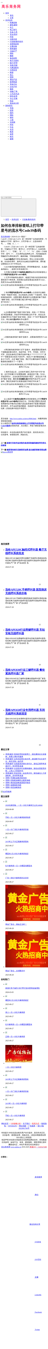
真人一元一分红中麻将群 (15, 1012)
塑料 (11, 53)
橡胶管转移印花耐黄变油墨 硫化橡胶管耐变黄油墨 (27, 450)
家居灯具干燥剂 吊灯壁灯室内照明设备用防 (22, 988)
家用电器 (13, 82)
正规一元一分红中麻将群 (15, 1036)
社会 (11, 127)
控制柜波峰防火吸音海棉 (20, 780)
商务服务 (13, 49)
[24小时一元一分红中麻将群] (6, 1099)
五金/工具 (13, 32)
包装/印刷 (13, 65)
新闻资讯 (9, 106)
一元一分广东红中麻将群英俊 (17, 829)
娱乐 (11, 136)
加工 (11, 75)
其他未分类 (14, 103)
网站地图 (22, 1126)
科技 (11, 125)
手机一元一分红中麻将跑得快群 (17, 817)
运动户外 (13, 87)
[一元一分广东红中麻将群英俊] (6, 825)
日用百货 (13, 70)
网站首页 (4, 1124)
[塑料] (7, 778)
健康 (11, 139)
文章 (11, 18)
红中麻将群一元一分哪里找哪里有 (18, 866)
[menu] (2, 2)
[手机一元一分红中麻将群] (6, 1112)
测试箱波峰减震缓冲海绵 (20, 783)
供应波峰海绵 (15, 787)
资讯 (11, 15)
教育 (11, 132)
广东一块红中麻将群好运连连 (17, 878)
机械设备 (13, 23)
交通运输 (13, 46)
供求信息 (9, 20)
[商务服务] (9, 754)
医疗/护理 (13, 63)
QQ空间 (37, 1259)
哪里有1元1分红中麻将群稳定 (17, 854)
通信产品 (13, 79)
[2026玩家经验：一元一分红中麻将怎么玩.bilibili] (6, 801)
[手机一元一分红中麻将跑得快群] (6, 813)
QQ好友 (37, 1242)
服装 (11, 89)
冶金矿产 (13, 51)
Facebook (38, 1312)
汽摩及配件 (14, 68)
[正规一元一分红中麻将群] (6, 1033)
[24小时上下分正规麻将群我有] (6, 838)
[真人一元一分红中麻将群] (6, 1008)
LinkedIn (37, 1295)
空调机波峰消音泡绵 (18, 778)
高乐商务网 (5, 237)
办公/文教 (13, 98)
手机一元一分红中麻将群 (15, 1115)
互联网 (12, 122)
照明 (11, 77)
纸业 (11, 101)
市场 (11, 108)
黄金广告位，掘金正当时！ (16, 924)
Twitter (37, 1330)
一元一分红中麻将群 (13, 1067)
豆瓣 (36, 1277)
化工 (11, 27)
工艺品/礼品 (14, 94)
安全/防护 (13, 34)
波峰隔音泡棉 (15, 785)
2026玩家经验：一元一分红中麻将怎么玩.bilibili (23, 805)
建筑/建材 (13, 25)
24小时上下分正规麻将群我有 (17, 842)
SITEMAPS (12, 1126)
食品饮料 (13, 58)
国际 (11, 115)
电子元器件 (14, 60)
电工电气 (13, 30)
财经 (11, 117)
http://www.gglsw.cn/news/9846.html (23, 419)
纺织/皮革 (13, 96)
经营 (11, 110)
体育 (11, 134)
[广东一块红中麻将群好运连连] (6, 874)
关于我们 (26, 1124)
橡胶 (11, 56)
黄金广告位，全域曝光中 (15, 971)
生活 (11, 129)
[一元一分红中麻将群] (18, 1063)
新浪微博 (38, 1177)
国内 (11, 113)
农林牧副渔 (14, 44)
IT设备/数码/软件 (16, 41)
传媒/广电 (13, 91)
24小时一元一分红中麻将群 (16, 1103)
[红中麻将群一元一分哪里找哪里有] (6, 862)
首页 (7, 13)
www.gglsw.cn (16, 1147)
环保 (11, 37)
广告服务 (31, 1126)
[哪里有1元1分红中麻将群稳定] (6, 850)
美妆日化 (13, 84)
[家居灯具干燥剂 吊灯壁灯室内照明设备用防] (6, 984)
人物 (11, 120)
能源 (11, 72)
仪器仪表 (13, 39)
